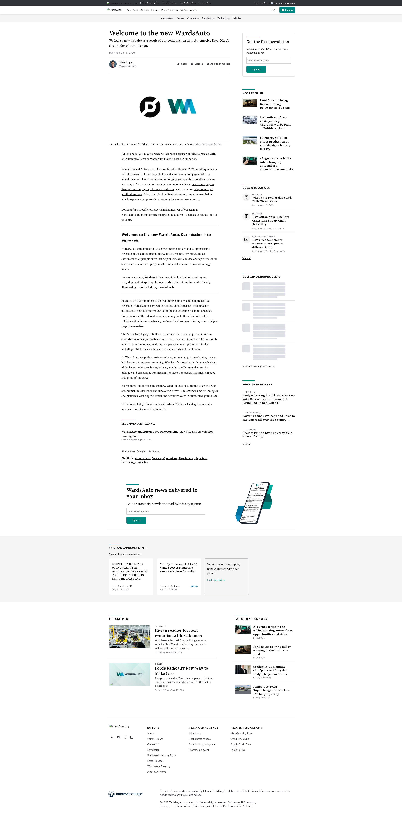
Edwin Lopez (126, 62)
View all (246, 258)
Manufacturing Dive (151, 3)
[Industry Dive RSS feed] (131, 737)
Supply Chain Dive (187, 3)
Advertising (195, 733)
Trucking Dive (204, 3)
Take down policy (202, 806)
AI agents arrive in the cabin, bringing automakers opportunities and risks (276, 163)
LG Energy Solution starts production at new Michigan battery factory (275, 143)
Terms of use (184, 806)
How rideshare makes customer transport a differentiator (267, 243)
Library (155, 10)
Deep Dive (132, 10)
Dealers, (157, 458)
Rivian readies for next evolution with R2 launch (178, 632)
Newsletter (153, 749)
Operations (193, 18)
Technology (223, 18)
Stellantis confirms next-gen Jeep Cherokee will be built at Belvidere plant (275, 122)
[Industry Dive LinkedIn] (111, 737)
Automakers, (143, 458)
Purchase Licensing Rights (161, 755)
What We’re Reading (158, 766)
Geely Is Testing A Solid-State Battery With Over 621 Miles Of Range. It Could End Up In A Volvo (268, 399)
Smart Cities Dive (169, 3)
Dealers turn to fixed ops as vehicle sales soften (267, 434)
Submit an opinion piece (202, 744)
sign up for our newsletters (158, 189)
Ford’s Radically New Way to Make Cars (181, 670)
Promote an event (199, 749)
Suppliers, (202, 458)
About (150, 733)
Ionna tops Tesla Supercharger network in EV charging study (271, 690)
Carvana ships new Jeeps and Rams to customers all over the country (268, 417)
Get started (216, 580)
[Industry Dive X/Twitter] (125, 737)
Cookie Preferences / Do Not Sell (233, 806)
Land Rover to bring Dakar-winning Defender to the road (275, 104)
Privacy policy (167, 806)
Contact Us (153, 744)
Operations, (171, 458)
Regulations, (187, 458)
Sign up (289, 9)
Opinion (144, 10)
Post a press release (263, 366)
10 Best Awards (189, 10)
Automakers (167, 18)
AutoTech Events (156, 771)
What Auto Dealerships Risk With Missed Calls (272, 199)
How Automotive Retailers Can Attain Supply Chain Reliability (270, 220)
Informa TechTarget (214, 791)
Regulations (208, 18)
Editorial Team (155, 738)
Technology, (129, 462)
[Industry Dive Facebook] (118, 737)
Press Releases (169, 10)
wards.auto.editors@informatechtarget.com (147, 215)
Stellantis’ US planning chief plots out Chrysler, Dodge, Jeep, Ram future (270, 670)
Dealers (180, 18)
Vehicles (237, 18)
